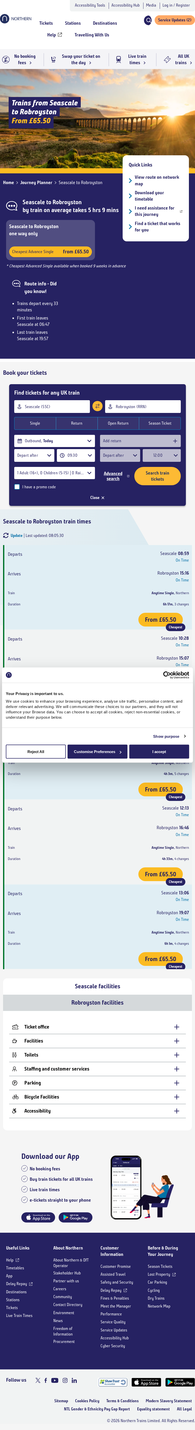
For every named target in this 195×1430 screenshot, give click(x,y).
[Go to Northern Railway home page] (15, 22)
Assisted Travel (113, 1274)
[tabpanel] (97, 1070)
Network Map (159, 1306)
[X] (38, 1380)
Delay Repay (16, 1283)
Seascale (34, 202)
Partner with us (66, 1281)
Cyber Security (113, 1345)
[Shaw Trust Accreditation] (112, 1382)
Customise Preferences (94, 751)
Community (62, 1296)
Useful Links (17, 1248)
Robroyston (67, 202)
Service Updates (114, 1330)
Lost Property (159, 1274)
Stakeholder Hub (67, 1273)
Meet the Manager (116, 1306)
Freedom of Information (63, 1331)
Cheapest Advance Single (50, 251)
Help (9, 1260)
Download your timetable (149, 196)
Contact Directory (67, 1304)
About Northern (68, 1248)
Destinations (16, 1291)
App (9, 1275)
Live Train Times (19, 1315)
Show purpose (166, 736)
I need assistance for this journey (154, 211)
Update (17, 535)
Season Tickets (160, 1266)
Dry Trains (156, 1298)
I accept (159, 751)
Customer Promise (116, 1266)
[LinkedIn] (74, 1380)
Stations (13, 1299)
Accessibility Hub (125, 5)
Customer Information (112, 1251)
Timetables (15, 1268)
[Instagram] (65, 1380)
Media (151, 5)
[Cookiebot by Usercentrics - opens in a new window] (167, 675)
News (58, 1320)
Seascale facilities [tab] (97, 986)
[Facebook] (45, 1380)
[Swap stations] (97, 406)
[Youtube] (54, 1380)
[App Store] (146, 1382)
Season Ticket (160, 423)
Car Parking (157, 1282)
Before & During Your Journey (163, 1251)
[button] (147, 20)
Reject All (35, 751)
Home (8, 182)
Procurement (64, 1341)
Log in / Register (176, 5)
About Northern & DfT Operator (71, 1263)
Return (76, 423)
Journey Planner (36, 182)
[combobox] (52, 406)
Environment (63, 1312)
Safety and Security (117, 1282)
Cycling (154, 1290)
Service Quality (113, 1322)
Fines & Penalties (115, 1298)
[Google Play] (180, 1382)
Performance (111, 1314)
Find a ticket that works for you (157, 227)
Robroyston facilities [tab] (97, 1002)
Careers (59, 1288)
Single (35, 423)
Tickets (12, 1307)
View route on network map (157, 180)
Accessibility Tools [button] (90, 5)
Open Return (118, 423)
